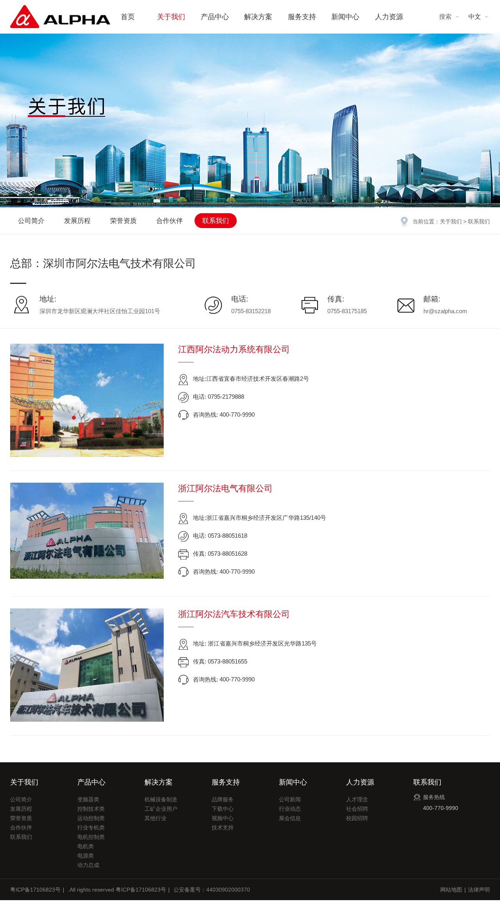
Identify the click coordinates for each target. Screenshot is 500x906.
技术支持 (223, 827)
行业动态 (290, 809)
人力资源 (389, 17)
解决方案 (258, 17)
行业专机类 (91, 827)
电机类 (85, 846)
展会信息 (290, 818)
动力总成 (88, 865)
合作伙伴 (169, 221)
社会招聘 (357, 809)
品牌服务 (223, 799)
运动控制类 (91, 818)
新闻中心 (345, 17)
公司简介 (31, 221)
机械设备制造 (161, 799)
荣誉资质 (123, 221)
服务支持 (302, 17)
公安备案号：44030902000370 (211, 889)
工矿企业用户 (161, 809)
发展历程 (77, 221)
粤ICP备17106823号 (35, 889)
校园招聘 (357, 818)
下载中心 (223, 809)
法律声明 (479, 889)
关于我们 (171, 17)
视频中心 (223, 818)
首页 (128, 17)
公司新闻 (290, 799)
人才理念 (357, 799)
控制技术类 (91, 809)
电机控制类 (91, 837)
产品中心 (215, 17)
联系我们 (215, 221)
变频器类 (88, 799)
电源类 (85, 855)
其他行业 (155, 818)
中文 (474, 16)
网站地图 (451, 889)
